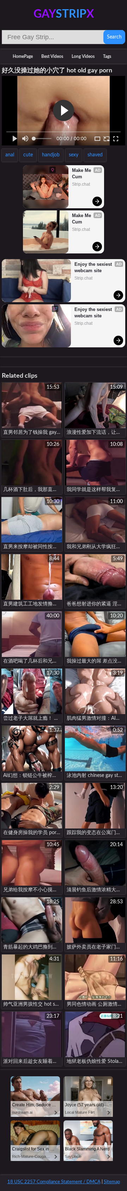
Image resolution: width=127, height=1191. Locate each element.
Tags (107, 56)
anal (9, 154)
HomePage (23, 56)
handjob (51, 154)
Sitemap (112, 1182)
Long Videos (83, 56)
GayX (64, 14)
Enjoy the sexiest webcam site (93, 267)
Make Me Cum (82, 173)
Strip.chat (81, 184)
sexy (73, 154)
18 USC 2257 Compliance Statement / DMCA (54, 1182)
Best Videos (52, 56)
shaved (95, 154)
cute (28, 154)
